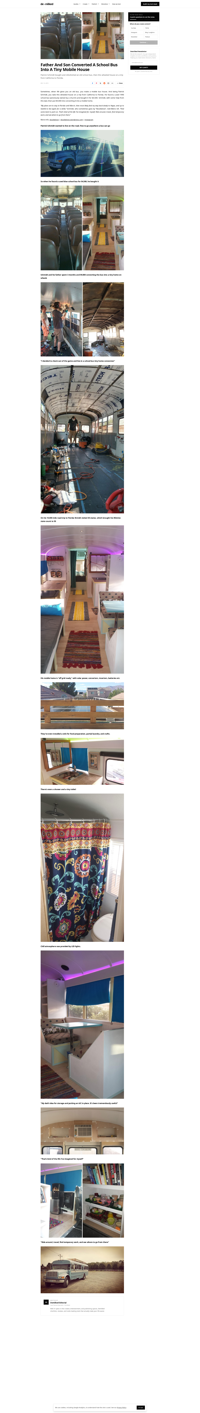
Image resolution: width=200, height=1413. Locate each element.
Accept (140, 1408)
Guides (76, 4)
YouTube (133, 28)
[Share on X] (100, 83)
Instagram (134, 32)
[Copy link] (112, 83)
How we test (116, 4)
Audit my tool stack (150, 4)
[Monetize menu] (109, 4)
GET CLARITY (144, 67)
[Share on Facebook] (92, 83)
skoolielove (54, 119)
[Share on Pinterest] (96, 83)
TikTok (147, 28)
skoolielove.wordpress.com (72, 119)
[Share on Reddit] (104, 83)
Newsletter (134, 37)
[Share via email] (108, 83)
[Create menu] (88, 4)
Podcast (147, 37)
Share (121, 83)
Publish (94, 4)
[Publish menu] (98, 4)
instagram (89, 119)
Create (85, 4)
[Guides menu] (79, 4)
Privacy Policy (121, 1408)
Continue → (144, 42)
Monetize (104, 4)
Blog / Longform (149, 32)
